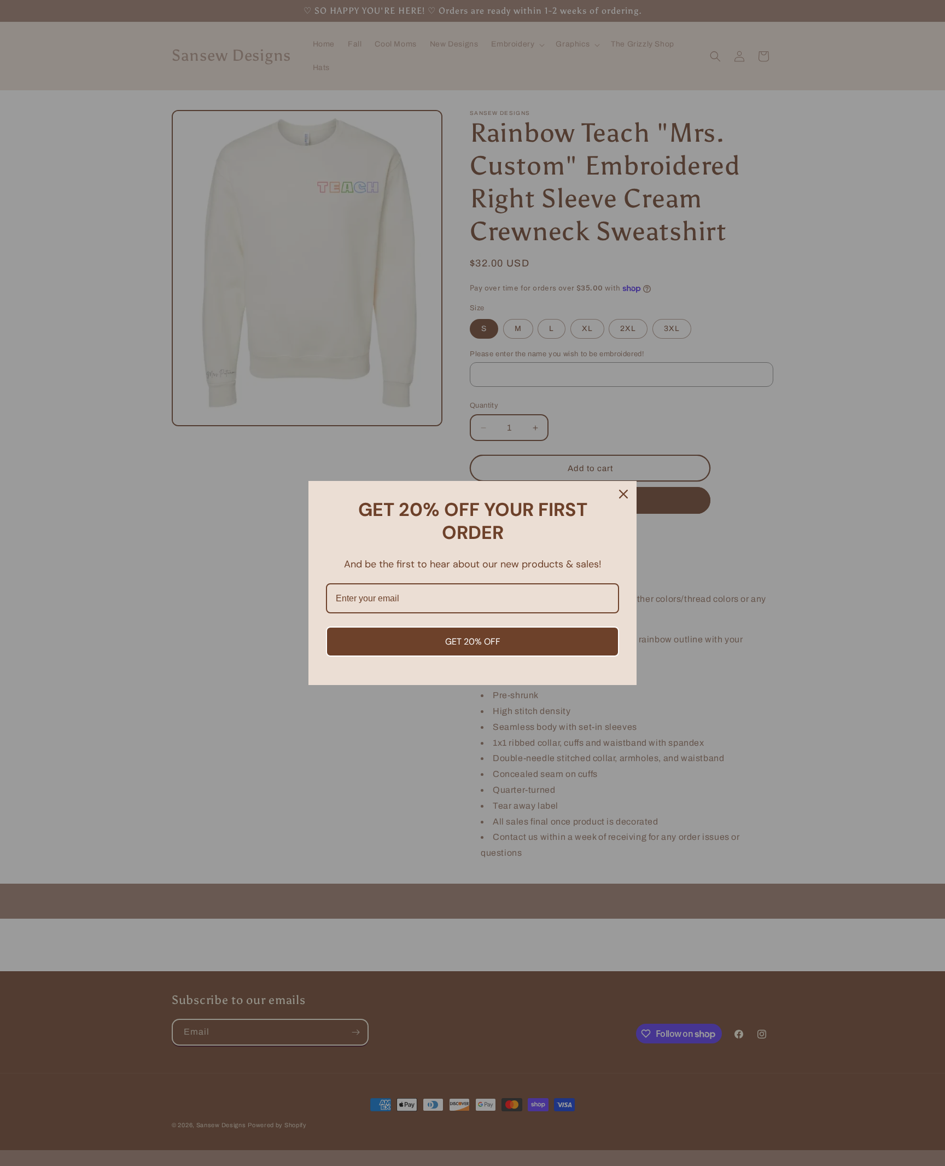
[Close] (623, 494)
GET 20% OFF (472, 641)
